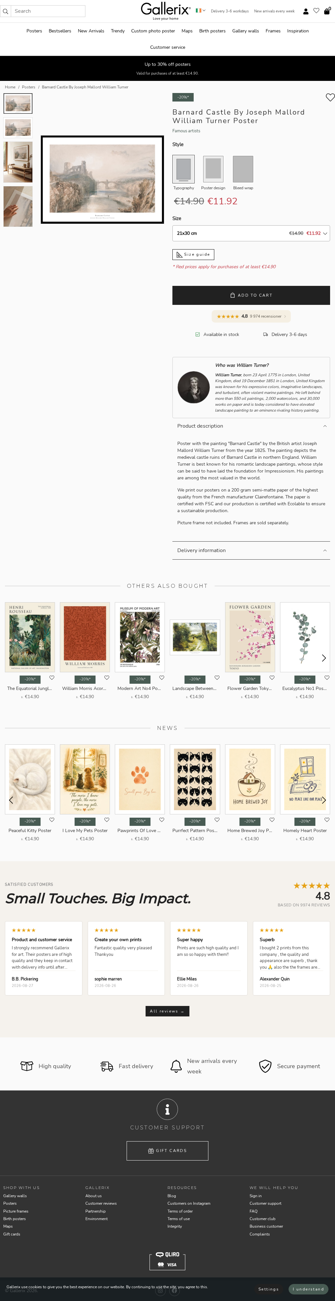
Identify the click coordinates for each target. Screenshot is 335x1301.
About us (93, 1196)
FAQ (253, 1211)
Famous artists (186, 131)
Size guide (196, 254)
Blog (172, 1196)
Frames (273, 31)
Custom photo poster (153, 31)
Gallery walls (245, 31)
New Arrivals (91, 31)
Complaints (260, 1234)
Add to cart (255, 295)
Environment (96, 1218)
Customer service (167, 47)
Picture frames (15, 1211)
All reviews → (167, 1011)
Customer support (265, 1203)
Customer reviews (101, 1203)
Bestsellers (60, 31)
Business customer (266, 1226)
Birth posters (212, 31)
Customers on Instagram (189, 1203)
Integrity (175, 1226)
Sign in (256, 1196)
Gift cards (171, 1150)
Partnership (95, 1211)
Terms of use (179, 1218)
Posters (34, 31)
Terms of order (180, 1211)
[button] (5, 11)
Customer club (262, 1218)
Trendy (118, 31)
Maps (187, 31)
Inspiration (298, 31)
